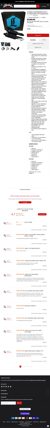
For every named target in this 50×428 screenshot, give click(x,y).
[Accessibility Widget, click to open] (48, 426)
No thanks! (37, 236)
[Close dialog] (49, 200)
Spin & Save (37, 228)
